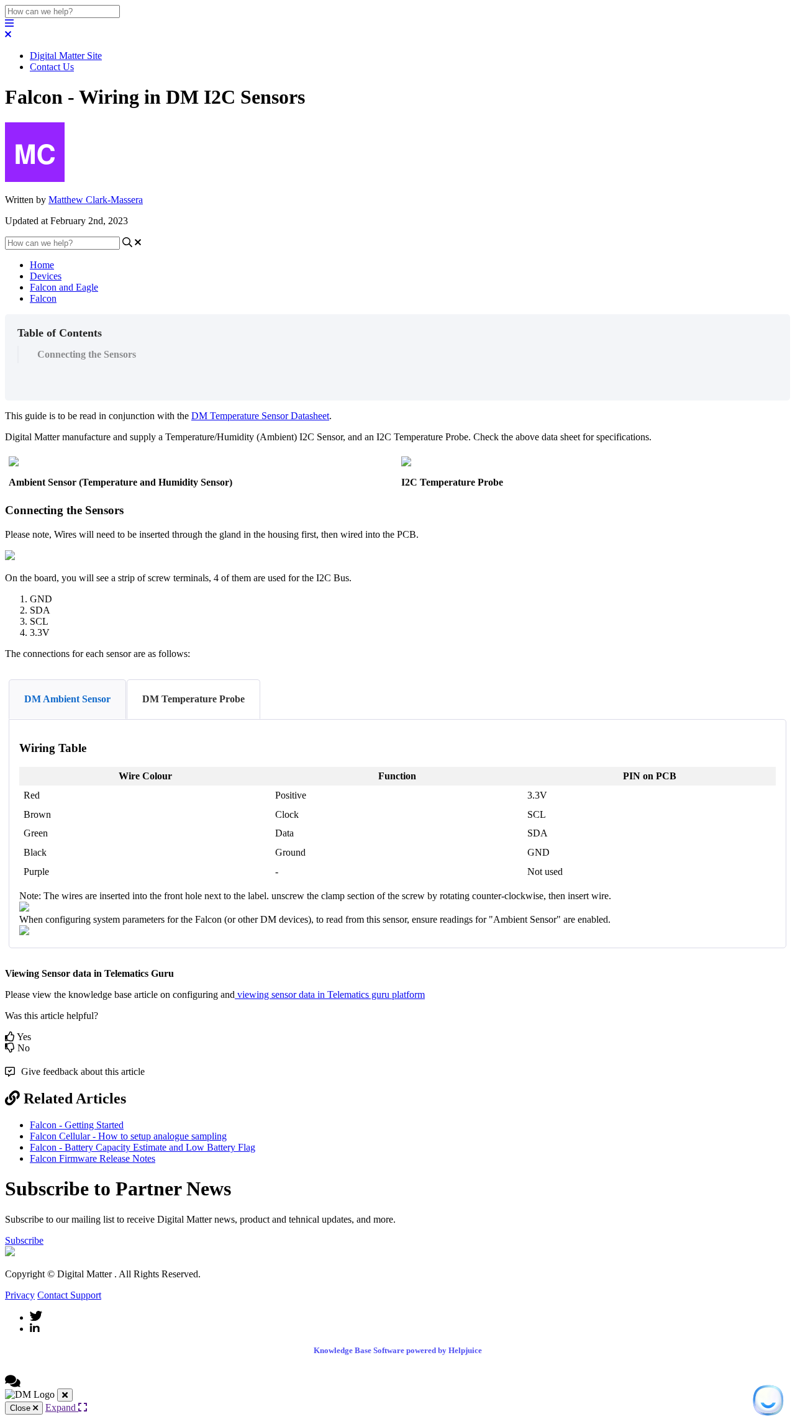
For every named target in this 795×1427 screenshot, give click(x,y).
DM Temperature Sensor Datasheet (260, 415)
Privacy (20, 1295)
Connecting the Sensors (86, 354)
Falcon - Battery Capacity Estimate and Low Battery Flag (142, 1147)
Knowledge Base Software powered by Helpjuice (398, 1350)
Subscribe (24, 1240)
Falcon (43, 298)
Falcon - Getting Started (77, 1125)
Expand (61, 1407)
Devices (45, 276)
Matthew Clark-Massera (95, 199)
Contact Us (52, 66)
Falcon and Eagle (64, 287)
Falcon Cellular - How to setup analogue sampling (128, 1136)
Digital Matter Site (66, 55)
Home (42, 265)
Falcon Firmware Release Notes (92, 1158)
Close (21, 1408)
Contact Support (69, 1295)
